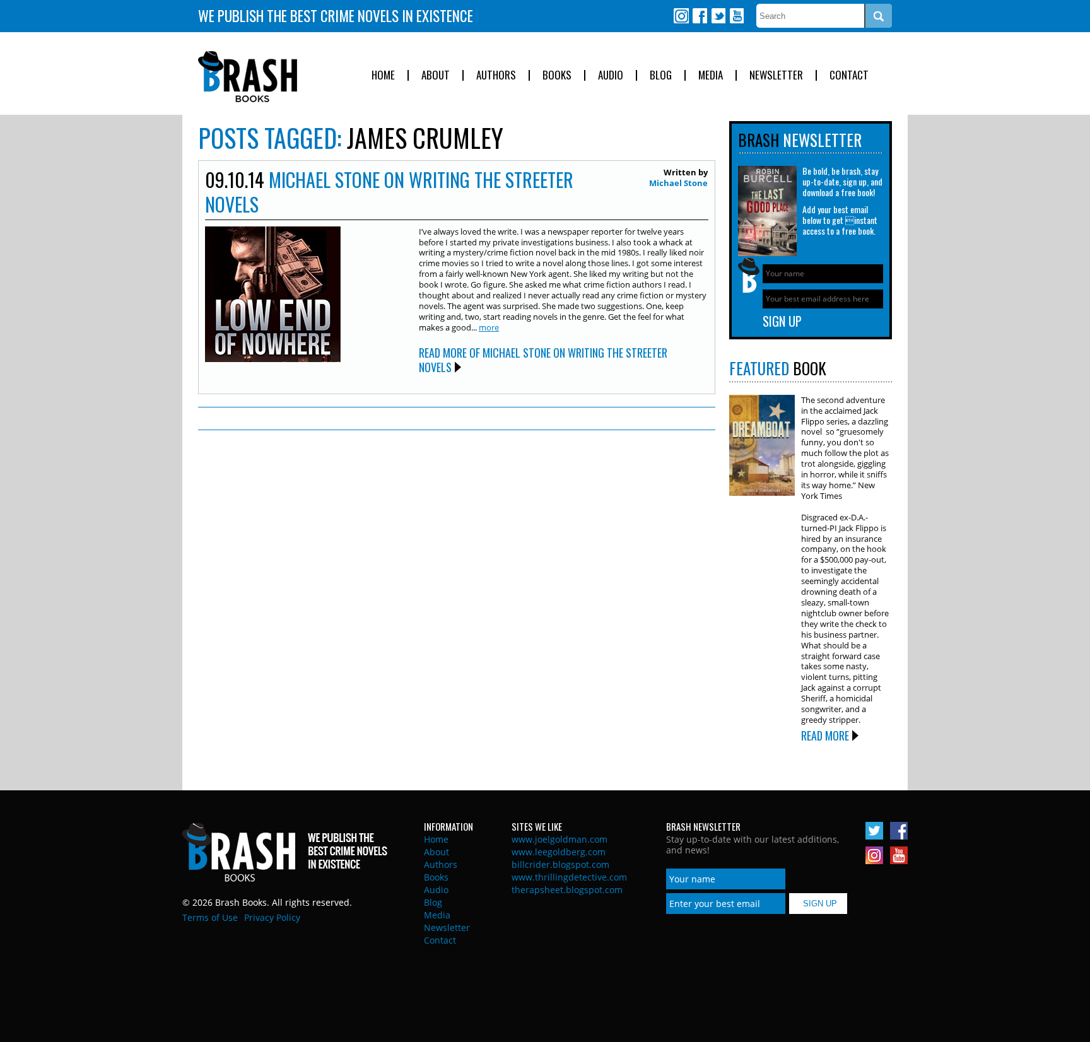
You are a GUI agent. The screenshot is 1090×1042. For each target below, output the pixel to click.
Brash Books (247, 76)
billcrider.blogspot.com (560, 864)
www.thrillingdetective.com (569, 877)
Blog (661, 75)
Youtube (736, 15)
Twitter (717, 15)
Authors (496, 75)
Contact (849, 75)
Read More (825, 735)
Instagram (681, 15)
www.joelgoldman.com (559, 839)
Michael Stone (678, 183)
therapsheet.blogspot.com (567, 890)
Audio (610, 75)
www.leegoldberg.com (559, 852)
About (435, 75)
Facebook (699, 15)
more (489, 327)
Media (710, 75)
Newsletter (776, 75)
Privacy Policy (272, 917)
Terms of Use (210, 917)
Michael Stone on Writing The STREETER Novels (389, 191)
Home (383, 75)
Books (556, 75)
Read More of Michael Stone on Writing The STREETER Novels (543, 359)
